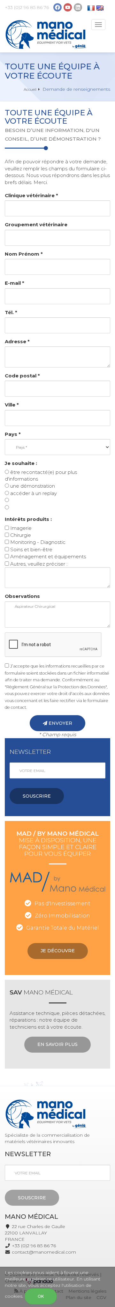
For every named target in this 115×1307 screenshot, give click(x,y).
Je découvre (58, 951)
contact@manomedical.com (44, 1252)
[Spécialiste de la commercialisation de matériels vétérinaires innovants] (46, 34)
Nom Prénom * (24, 254)
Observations (22, 596)
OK (41, 1296)
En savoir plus (57, 1044)
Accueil (30, 89)
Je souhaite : (21, 463)
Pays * (13, 434)
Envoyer (59, 723)
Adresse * (17, 341)
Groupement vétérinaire (36, 224)
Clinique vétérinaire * (31, 195)
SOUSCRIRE (37, 796)
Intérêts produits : (28, 519)
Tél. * (11, 312)
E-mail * (14, 283)
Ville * (12, 405)
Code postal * (22, 376)
